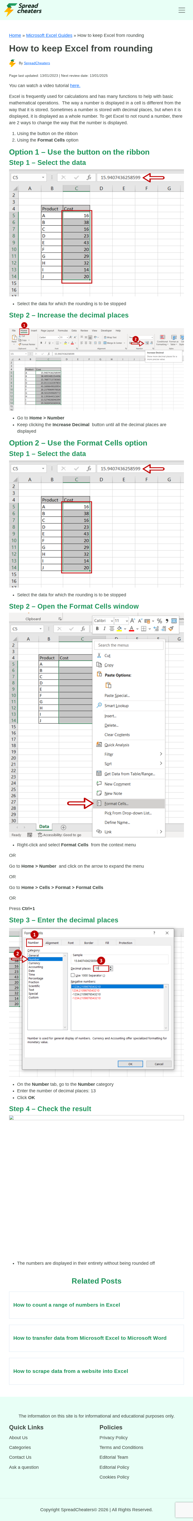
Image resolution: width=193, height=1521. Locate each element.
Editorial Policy (114, 1467)
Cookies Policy (114, 1477)
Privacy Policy (114, 1437)
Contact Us (20, 1457)
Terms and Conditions (121, 1447)
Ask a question (24, 1467)
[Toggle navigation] (182, 10)
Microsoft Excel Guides (49, 35)
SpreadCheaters (37, 63)
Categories (20, 1447)
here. (75, 85)
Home (15, 35)
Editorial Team (114, 1457)
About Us (18, 1437)
